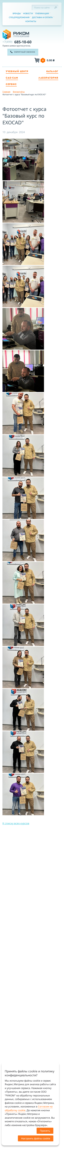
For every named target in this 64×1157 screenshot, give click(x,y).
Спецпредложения (19, 17)
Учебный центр (17, 71)
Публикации (42, 13)
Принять (45, 1130)
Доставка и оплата (42, 17)
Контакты (30, 21)
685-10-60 (17, 41)
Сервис (11, 84)
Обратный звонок (24, 52)
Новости (28, 13)
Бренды (17, 13)
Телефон (22, 60)
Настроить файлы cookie (35, 1138)
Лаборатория (48, 78)
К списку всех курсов (15, 823)
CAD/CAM (12, 78)
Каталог (52, 71)
